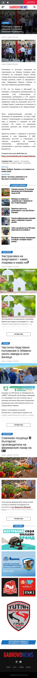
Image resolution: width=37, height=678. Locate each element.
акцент (17, 161)
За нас (15, 667)
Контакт (28, 667)
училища (27, 163)
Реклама (21, 667)
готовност (25, 161)
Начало (8, 667)
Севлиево (5, 163)
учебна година (16, 163)
